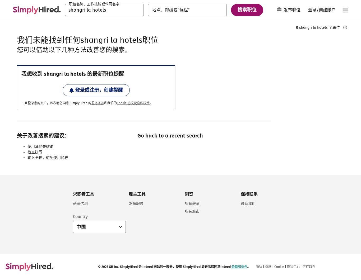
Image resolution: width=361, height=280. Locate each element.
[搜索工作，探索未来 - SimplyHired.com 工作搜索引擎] (37, 10)
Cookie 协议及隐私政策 (133, 103)
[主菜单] (345, 10)
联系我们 (248, 203)
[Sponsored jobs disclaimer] (345, 27)
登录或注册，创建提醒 (99, 90)
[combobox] (104, 10)
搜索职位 (247, 10)
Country (80, 216)
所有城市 (192, 211)
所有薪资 (192, 203)
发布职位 (292, 9)
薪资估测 (80, 203)
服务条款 (97, 103)
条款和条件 (239, 267)
